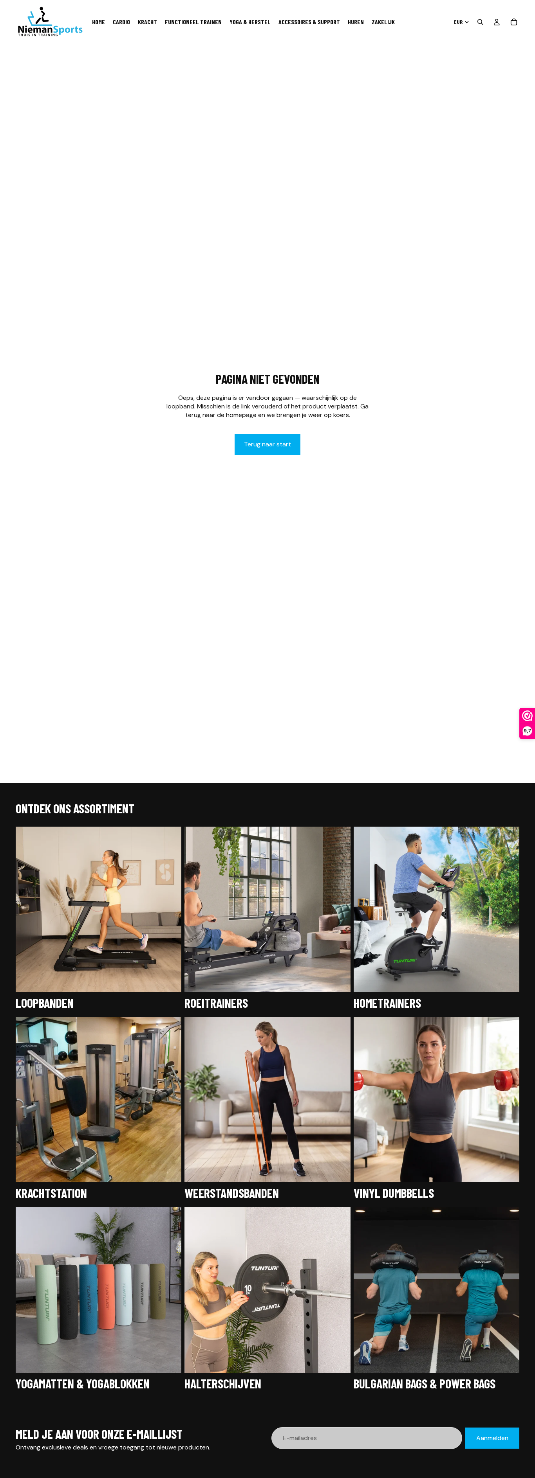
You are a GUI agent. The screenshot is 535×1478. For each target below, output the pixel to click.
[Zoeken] (480, 22)
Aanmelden (492, 1438)
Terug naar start (267, 444)
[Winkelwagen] (513, 22)
